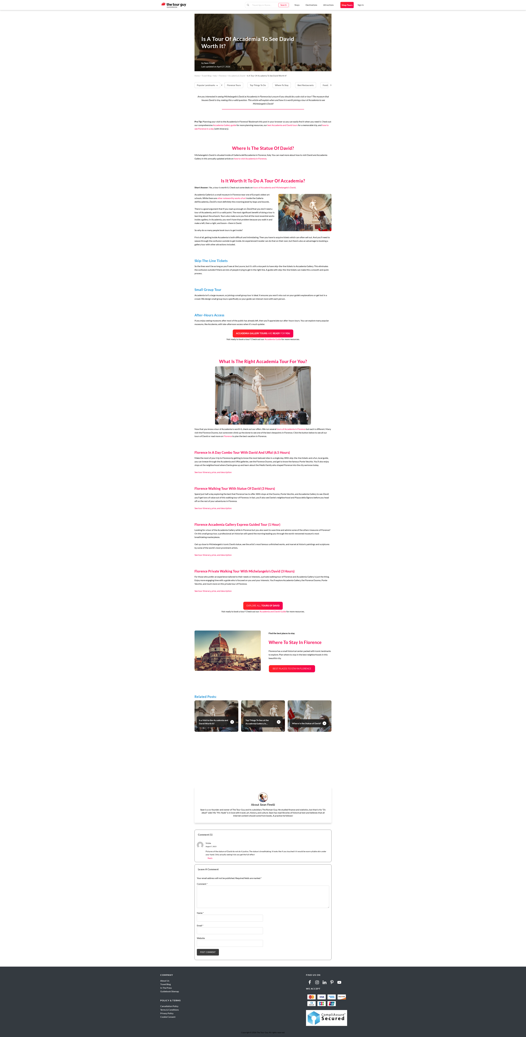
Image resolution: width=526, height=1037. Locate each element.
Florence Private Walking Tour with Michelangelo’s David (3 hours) (245, 571)
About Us (164, 980)
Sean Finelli (209, 63)
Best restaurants (306, 85)
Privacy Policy (166, 1013)
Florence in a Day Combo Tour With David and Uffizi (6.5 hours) (242, 452)
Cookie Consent (167, 1016)
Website (201, 938)
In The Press (166, 987)
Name (200, 913)
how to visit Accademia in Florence (250, 158)
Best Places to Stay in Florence (292, 668)
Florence (228, 436)
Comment (202, 884)
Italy (215, 76)
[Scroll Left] (223, 85)
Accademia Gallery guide (224, 125)
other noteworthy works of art (231, 198)
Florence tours (234, 85)
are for (263, 333)
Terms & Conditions (169, 1009)
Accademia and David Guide (273, 611)
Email (200, 925)
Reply (210, 858)
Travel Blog (165, 984)
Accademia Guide (273, 339)
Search (283, 5)
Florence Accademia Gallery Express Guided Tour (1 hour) (237, 524)
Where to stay (281, 85)
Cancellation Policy (169, 1006)
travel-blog (206, 76)
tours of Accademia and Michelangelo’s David (274, 187)
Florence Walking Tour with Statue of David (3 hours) (235, 488)
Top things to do (258, 85)
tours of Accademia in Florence (291, 429)
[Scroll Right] (329, 85)
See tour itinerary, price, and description (213, 472)
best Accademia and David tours (282, 125)
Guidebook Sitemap (169, 991)
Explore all (263, 605)
